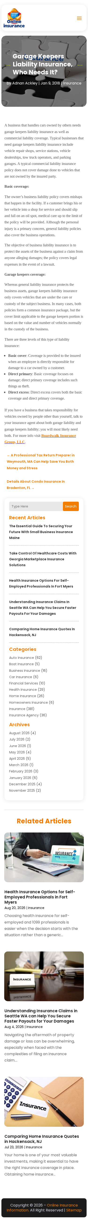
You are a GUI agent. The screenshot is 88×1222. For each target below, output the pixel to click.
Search (71, 506)
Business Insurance (24, 670)
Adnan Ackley (25, 83)
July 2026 (16, 739)
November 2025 (22, 790)
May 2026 (17, 752)
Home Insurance (22, 696)
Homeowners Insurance (28, 702)
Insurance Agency (24, 715)
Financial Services (23, 683)
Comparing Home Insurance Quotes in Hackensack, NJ (41, 1139)
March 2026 (18, 765)
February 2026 (20, 771)
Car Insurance (20, 677)
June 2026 (17, 746)
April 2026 (17, 758)
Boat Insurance (21, 664)
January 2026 (20, 777)
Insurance (72, 83)
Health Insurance (23, 689)
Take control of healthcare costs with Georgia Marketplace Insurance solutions (43, 559)
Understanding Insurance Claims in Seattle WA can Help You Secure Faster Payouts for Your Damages (42, 608)
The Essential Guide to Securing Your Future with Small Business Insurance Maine (41, 532)
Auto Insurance (21, 657)
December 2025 (22, 784)
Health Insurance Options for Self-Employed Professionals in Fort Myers (39, 897)
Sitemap (74, 1210)
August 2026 (19, 733)
